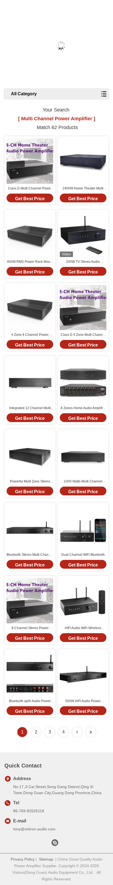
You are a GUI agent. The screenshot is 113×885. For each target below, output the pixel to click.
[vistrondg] (55, 844)
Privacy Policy (23, 859)
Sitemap (46, 859)
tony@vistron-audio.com (34, 829)
